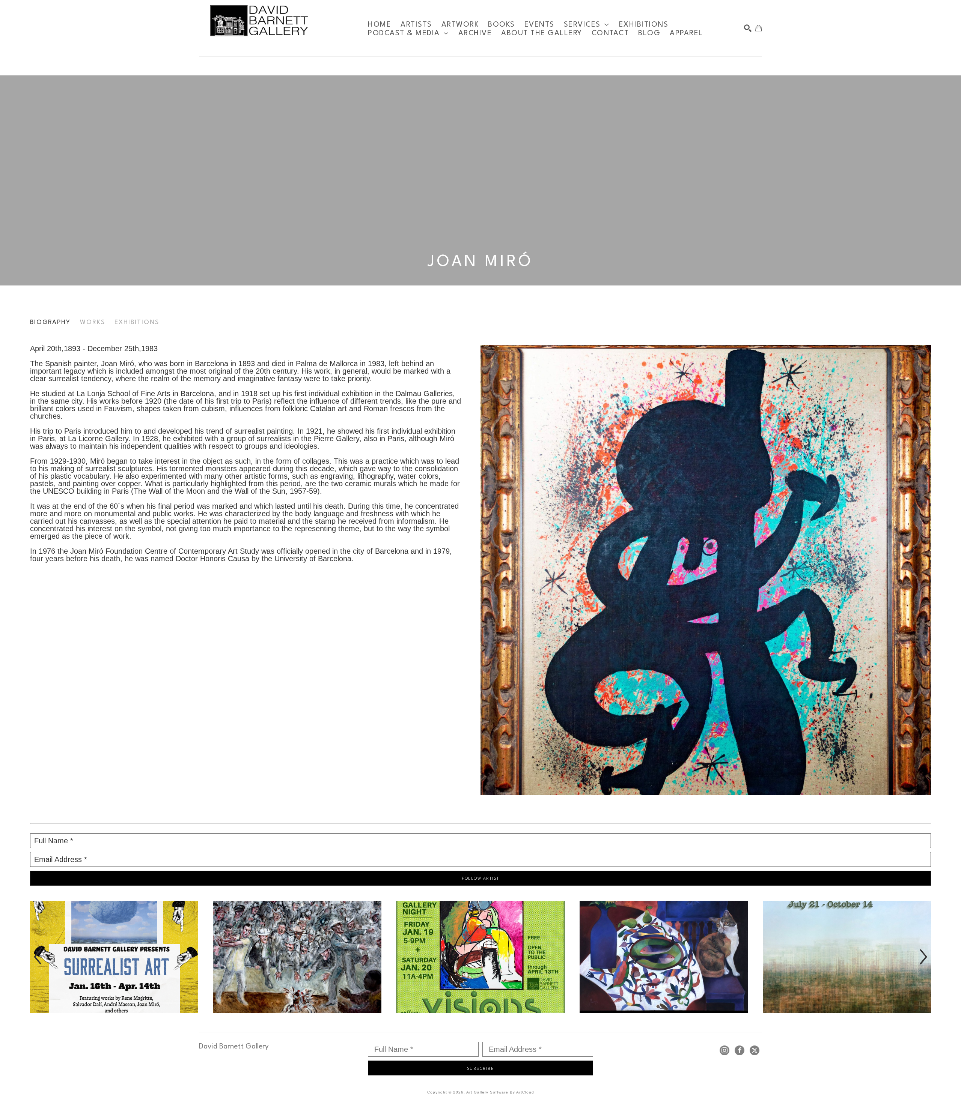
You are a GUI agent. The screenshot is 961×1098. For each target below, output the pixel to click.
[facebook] (739, 1050)
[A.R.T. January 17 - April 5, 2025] (297, 957)
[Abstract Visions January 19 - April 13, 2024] (480, 957)
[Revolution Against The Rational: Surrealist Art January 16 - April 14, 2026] (114, 957)
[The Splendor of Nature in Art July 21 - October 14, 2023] (847, 957)
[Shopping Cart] (758, 28)
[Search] (748, 28)
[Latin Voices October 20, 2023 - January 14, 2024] (664, 957)
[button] (587, 24)
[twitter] (754, 1050)
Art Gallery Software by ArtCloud (500, 1092)
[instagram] (724, 1050)
